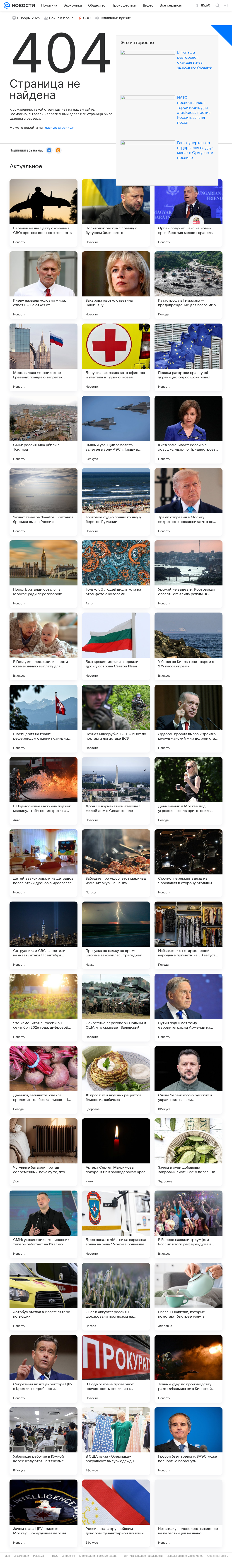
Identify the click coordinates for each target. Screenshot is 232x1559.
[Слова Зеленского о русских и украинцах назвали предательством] (188, 1080)
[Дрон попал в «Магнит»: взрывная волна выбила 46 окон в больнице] (116, 1224)
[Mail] (7, 5)
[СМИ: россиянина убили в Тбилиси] (43, 430)
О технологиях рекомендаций (98, 1555)
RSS (55, 1555)
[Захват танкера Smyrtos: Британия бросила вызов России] (43, 502)
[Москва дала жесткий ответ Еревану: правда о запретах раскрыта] (43, 357)
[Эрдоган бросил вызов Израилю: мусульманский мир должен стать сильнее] (188, 719)
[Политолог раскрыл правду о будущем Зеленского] (116, 213)
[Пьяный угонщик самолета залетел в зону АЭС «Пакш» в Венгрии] (116, 430)
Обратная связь (217, 1555)
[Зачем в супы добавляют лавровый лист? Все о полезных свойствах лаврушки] (188, 1152)
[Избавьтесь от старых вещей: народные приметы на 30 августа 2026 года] (188, 935)
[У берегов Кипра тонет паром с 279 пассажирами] (188, 646)
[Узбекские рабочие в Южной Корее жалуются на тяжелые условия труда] (43, 1441)
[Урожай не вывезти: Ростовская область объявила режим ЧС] (188, 574)
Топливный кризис (115, 18)
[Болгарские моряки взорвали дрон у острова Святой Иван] (116, 646)
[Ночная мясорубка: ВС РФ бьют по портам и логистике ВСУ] (116, 719)
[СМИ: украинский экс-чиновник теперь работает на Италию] (43, 1224)
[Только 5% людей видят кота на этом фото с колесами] (116, 574)
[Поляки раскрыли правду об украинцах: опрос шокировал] (188, 357)
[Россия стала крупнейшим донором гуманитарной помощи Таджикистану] (116, 1513)
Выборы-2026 (28, 18)
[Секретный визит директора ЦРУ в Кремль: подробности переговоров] (43, 1369)
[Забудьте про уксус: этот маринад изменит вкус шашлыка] (116, 863)
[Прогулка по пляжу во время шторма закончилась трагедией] (116, 935)
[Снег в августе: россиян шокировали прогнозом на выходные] (116, 1297)
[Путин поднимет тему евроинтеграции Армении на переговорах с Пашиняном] (188, 1008)
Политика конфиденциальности (142, 1555)
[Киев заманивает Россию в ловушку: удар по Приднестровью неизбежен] (188, 430)
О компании (21, 1555)
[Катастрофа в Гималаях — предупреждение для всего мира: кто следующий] (188, 285)
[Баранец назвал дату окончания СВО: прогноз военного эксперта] (43, 213)
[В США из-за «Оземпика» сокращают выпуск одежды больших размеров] (116, 1441)
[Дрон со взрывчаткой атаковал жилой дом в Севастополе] (116, 791)
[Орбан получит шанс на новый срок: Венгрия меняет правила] (188, 213)
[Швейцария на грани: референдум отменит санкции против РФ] (43, 719)
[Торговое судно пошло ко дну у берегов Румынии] (116, 502)
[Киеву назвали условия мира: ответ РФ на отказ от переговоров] (43, 285)
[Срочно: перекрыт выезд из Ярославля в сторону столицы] (188, 863)
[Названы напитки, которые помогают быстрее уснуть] (188, 1297)
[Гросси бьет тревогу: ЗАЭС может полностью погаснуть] (188, 1441)
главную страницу (58, 127)
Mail (7, 1555)
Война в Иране (61, 18)
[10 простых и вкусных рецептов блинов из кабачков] (116, 1080)
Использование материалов (185, 1555)
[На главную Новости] (22, 5)
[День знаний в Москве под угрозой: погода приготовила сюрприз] (188, 791)
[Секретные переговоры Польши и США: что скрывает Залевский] (116, 1008)
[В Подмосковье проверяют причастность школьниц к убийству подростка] (116, 1369)
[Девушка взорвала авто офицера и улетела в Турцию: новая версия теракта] (116, 357)
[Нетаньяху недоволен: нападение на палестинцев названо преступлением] (188, 1513)
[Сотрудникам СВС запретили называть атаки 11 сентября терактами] (43, 935)
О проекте (68, 1555)
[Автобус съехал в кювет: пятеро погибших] (43, 1297)
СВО (87, 18)
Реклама (38, 1555)
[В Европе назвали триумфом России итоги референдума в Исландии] (188, 1224)
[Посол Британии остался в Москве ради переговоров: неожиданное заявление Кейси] (43, 574)
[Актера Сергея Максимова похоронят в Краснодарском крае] (116, 1152)
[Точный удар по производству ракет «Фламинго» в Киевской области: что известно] (188, 1369)
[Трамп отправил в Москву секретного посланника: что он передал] (188, 502)
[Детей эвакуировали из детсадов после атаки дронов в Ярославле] (43, 863)
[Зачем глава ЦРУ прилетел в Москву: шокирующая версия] (43, 1513)
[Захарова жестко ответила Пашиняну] (116, 285)
